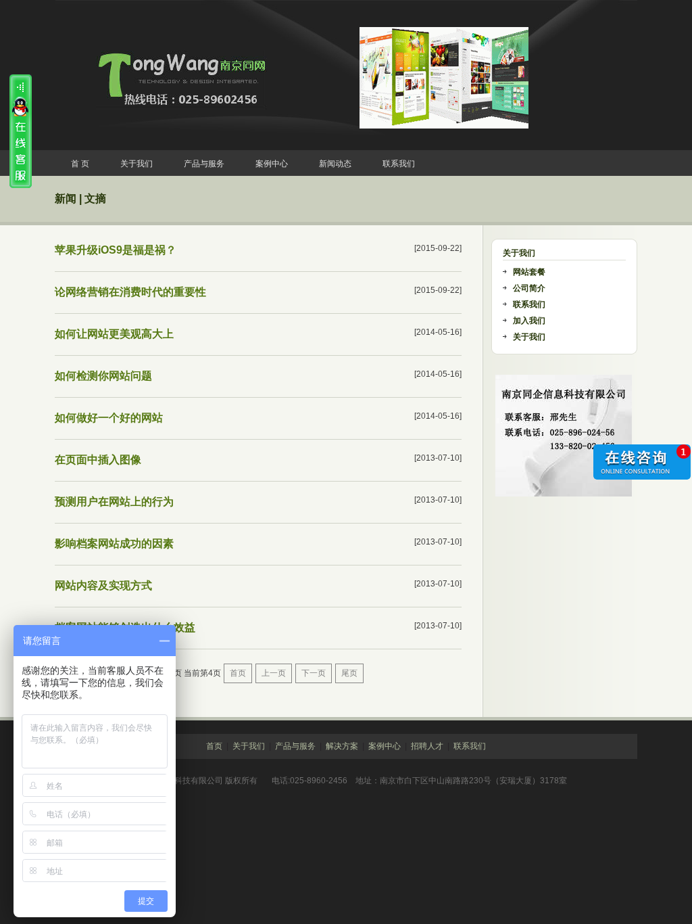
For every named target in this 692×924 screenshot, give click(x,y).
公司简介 (529, 288)
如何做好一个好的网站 (109, 417)
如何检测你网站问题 (103, 376)
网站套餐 (529, 272)
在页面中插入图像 (98, 459)
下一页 (313, 673)
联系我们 (398, 163)
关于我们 (136, 163)
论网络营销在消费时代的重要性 (130, 292)
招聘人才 (427, 746)
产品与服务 (204, 163)
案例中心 (271, 163)
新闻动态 (335, 163)
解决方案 (342, 746)
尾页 (349, 673)
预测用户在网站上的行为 (114, 501)
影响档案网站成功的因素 (114, 543)
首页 (238, 673)
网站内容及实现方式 (103, 585)
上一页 (274, 673)
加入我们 (529, 320)
